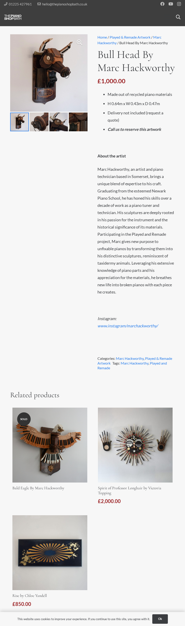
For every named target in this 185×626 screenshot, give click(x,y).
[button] (166, 17)
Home (102, 37)
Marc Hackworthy (130, 358)
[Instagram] (179, 4)
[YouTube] (171, 4)
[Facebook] (162, 4)
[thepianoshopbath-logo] (13, 17)
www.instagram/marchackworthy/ (127, 325)
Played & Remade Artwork (130, 37)
